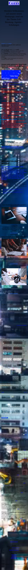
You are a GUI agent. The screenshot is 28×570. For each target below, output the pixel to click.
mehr (17, 441)
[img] (14, 3)
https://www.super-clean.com (9, 119)
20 (26, 392)
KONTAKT (14, 555)
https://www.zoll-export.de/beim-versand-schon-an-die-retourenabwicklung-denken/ (12, 147)
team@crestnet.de (15, 547)
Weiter (2, 392)
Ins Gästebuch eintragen (22, 325)
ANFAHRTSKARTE (14, 541)
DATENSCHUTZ (14, 558)
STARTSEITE (14, 554)
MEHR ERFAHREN (14, 233)
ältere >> (25, 520)
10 (24, 392)
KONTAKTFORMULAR (14, 550)
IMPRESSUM (14, 557)
